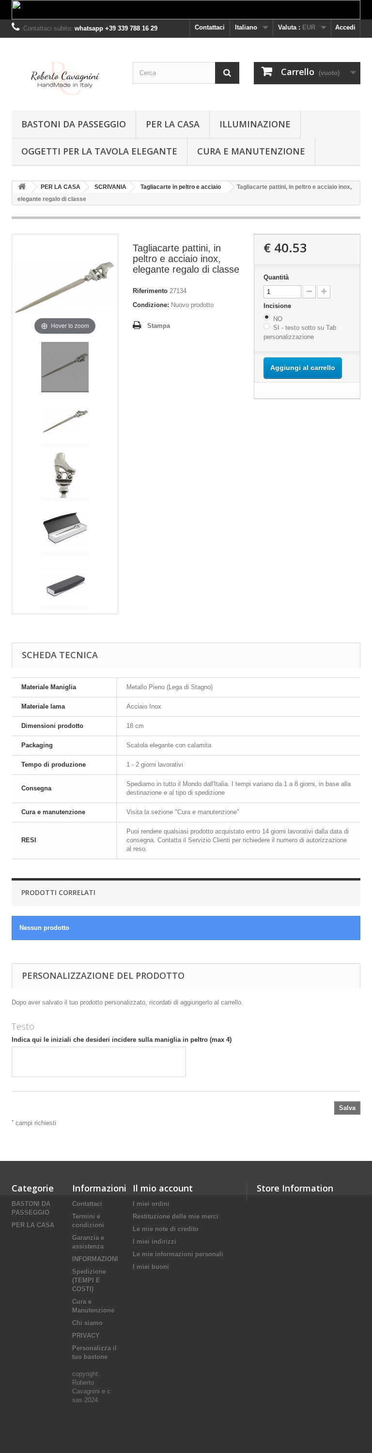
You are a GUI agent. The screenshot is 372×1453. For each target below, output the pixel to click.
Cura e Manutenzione (251, 151)
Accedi (345, 27)
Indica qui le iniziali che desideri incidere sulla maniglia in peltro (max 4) (122, 1039)
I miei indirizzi (154, 1241)
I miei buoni (151, 1266)
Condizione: (151, 305)
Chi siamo (87, 1323)
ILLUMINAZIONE (255, 124)
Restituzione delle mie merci (175, 1216)
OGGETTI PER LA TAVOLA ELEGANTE (99, 151)
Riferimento (150, 290)
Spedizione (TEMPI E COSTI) (89, 1280)
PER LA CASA (173, 124)
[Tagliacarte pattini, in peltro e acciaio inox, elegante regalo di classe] (65, 367)
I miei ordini (151, 1203)
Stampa (158, 325)
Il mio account (163, 1188)
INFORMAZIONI (95, 1259)
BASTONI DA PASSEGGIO (73, 124)
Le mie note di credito (166, 1229)
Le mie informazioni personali (178, 1254)
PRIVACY (86, 1335)
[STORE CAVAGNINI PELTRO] (65, 77)
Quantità (276, 277)
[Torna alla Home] (22, 187)
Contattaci (210, 27)
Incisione (278, 305)
